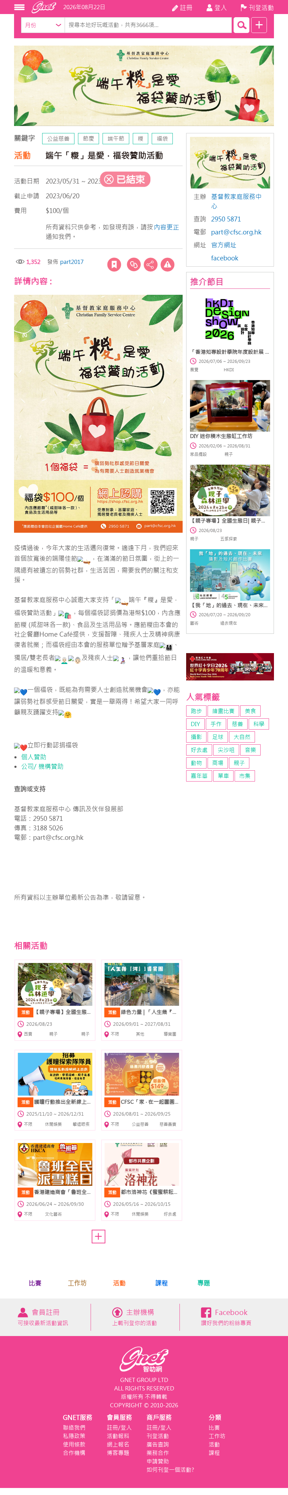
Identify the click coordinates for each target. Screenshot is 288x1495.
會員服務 (119, 1418)
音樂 (250, 749)
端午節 (115, 138)
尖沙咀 (226, 749)
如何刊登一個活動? (170, 1469)
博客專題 (118, 1452)
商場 (217, 762)
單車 (223, 775)
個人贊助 (34, 757)
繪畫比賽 (223, 711)
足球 (217, 736)
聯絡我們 (74, 1427)
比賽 (35, 1283)
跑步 (196, 711)
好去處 (199, 749)
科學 (258, 723)
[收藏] (114, 265)
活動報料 (118, 1436)
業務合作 (157, 1452)
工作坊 (77, 1283)
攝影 (196, 736)
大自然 (242, 736)
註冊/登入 (119, 1427)
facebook (224, 258)
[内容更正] (167, 265)
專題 (203, 1283)
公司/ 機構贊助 (42, 767)
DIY (195, 723)
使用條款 (74, 1444)
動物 (196, 762)
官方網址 (223, 245)
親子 (239, 762)
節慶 (88, 138)
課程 (161, 1283)
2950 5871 (226, 219)
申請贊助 (157, 1461)
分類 (215, 1418)
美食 (250, 711)
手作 (216, 723)
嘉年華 (199, 775)
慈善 (237, 723)
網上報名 (118, 1444)
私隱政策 (74, 1436)
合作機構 (74, 1452)
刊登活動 (157, 1436)
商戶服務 (159, 1418)
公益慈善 (58, 138)
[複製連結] (134, 265)
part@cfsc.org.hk (236, 232)
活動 (119, 1283)
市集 (244, 775)
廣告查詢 (157, 1444)
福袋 (162, 138)
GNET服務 (77, 1418)
